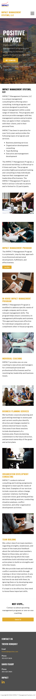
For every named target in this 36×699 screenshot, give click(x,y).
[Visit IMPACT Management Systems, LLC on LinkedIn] (3, 683)
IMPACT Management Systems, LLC (11, 14)
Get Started (10, 60)
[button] (33, 13)
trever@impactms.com (10, 652)
